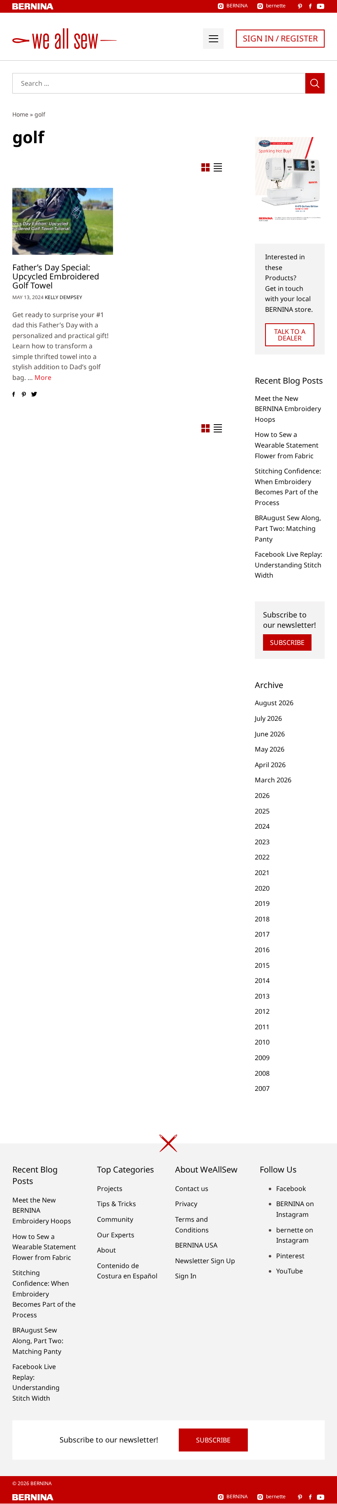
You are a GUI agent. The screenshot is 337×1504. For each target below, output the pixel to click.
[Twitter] (34, 394)
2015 (262, 965)
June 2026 (270, 733)
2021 (262, 872)
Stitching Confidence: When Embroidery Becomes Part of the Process (44, 1293)
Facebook (291, 1188)
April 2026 (270, 764)
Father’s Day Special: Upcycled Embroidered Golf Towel (55, 276)
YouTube (289, 1270)
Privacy (186, 1203)
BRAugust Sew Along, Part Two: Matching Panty (288, 528)
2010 (262, 1042)
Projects (109, 1188)
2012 (262, 1011)
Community (115, 1219)
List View (218, 167)
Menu (213, 38)
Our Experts (115, 1234)
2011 (262, 1026)
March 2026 (273, 779)
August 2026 (274, 702)
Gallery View (205, 167)
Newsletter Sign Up (205, 1260)
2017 (262, 934)
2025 (262, 811)
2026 (262, 795)
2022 (262, 857)
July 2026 (268, 718)
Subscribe (287, 642)
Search (315, 83)
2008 (262, 1073)
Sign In (185, 1275)
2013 (262, 996)
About (106, 1250)
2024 (262, 826)
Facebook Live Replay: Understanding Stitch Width (288, 565)
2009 (262, 1057)
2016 (262, 949)
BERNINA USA (196, 1245)
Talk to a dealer (289, 335)
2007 (262, 1088)
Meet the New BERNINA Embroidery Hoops (288, 409)
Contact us (191, 1188)
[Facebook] (13, 394)
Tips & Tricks (116, 1203)
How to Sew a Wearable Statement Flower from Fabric (287, 445)
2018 (262, 918)
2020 (262, 888)
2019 (262, 903)
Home (20, 114)
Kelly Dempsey (63, 297)
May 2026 (269, 749)
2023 (262, 841)
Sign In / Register (280, 38)
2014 (262, 980)
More (43, 377)
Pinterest (290, 1255)
